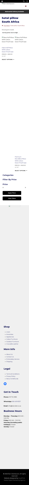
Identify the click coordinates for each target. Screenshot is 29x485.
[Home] (2, 25)
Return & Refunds (12, 379)
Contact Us (10, 357)
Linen (8, 332)
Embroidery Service (12, 359)
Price (5, 184)
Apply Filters (12, 193)
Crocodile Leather (12, 344)
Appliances (10, 337)
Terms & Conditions (12, 374)
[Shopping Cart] (24, 1)
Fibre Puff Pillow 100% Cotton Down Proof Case (7, 50)
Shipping (9, 361)
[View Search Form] (27, 1)
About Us (9, 354)
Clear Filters (12, 198)
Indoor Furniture (12, 339)
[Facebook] (2, 1)
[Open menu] (25, 6)
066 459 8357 (16, 401)
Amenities (9, 334)
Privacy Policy (10, 376)
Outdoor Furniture (12, 341)
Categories (8, 175)
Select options (7, 59)
